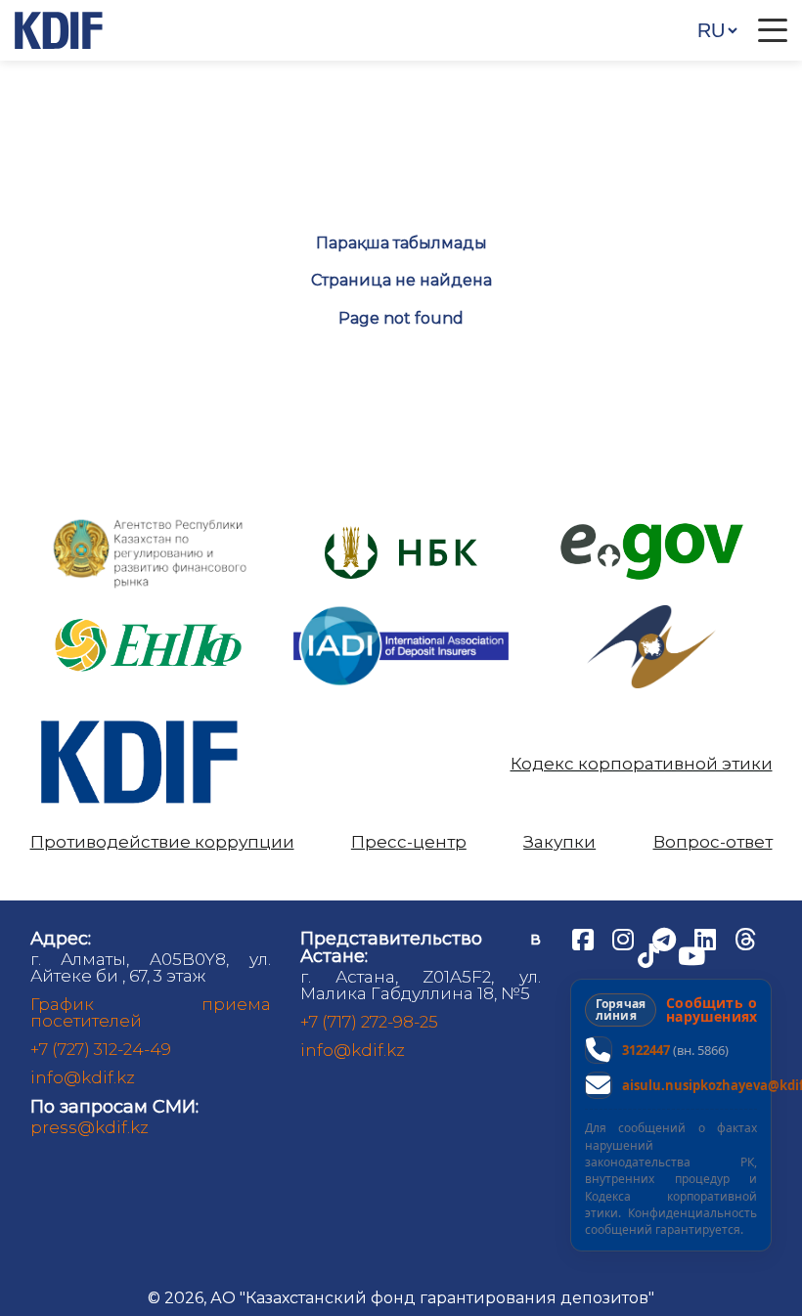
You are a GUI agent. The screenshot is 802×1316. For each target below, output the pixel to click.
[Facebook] (585, 937)
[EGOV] (651, 530)
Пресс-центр (409, 842)
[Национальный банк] (150, 523)
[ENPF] (150, 612)
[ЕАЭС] (651, 612)
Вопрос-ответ (713, 842)
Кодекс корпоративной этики (642, 764)
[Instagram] (625, 937)
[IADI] (401, 604)
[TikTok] (650, 954)
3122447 (646, 1050)
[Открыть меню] (772, 30)
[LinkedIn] (707, 937)
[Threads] (745, 937)
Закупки (559, 842)
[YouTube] (691, 954)
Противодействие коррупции (162, 842)
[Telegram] (666, 937)
